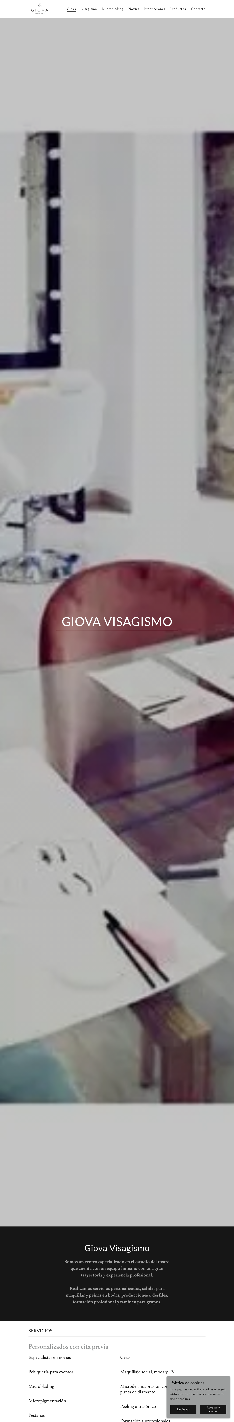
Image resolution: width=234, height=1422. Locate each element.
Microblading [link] (112, 9)
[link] (39, 8)
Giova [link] (71, 9)
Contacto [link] (198, 9)
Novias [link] (133, 9)
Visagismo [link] (89, 9)
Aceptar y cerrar (213, 1409)
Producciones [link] (154, 9)
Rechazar (183, 1409)
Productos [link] (178, 9)
